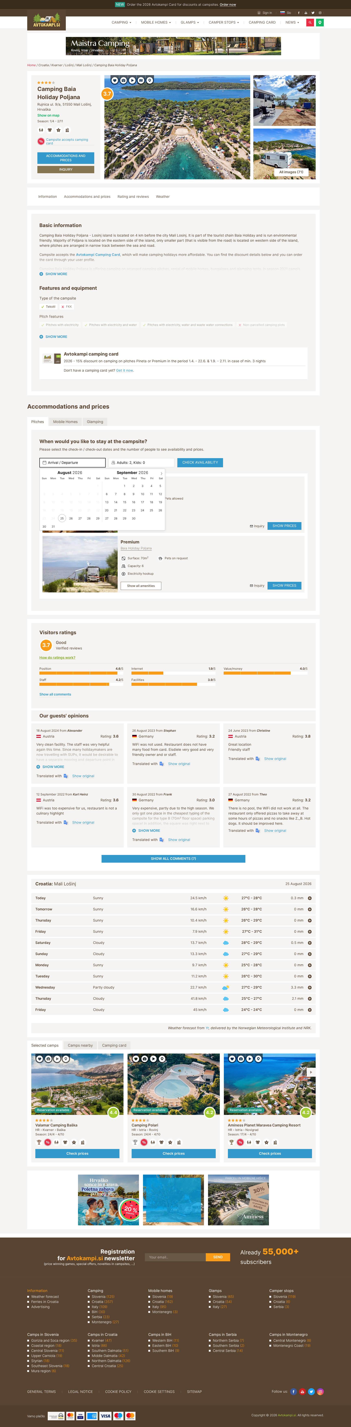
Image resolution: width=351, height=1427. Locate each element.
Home (31, 65)
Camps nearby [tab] (80, 1045)
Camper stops (281, 1291)
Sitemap (194, 1392)
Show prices (284, 526)
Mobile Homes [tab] (65, 422)
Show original (83, 776)
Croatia (43, 65)
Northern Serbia (228, 1340)
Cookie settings (159, 1392)
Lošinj (69, 65)
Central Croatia (107, 1366)
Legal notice (80, 1392)
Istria (99, 1346)
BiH (98, 1312)
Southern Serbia (228, 1346)
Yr (207, 1028)
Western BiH (165, 1340)
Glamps (215, 1291)
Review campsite (107, 94)
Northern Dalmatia (111, 1361)
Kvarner (57, 65)
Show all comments (55, 694)
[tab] (173, 898)
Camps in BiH (159, 1334)
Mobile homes (160, 1291)
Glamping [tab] (95, 422)
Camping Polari (145, 1125)
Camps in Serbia (223, 1334)
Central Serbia (228, 1351)
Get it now (124, 370)
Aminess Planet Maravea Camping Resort (264, 1125)
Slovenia (103, 1297)
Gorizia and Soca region (54, 1340)
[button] (264, 12)
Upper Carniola (46, 1356)
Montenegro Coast (292, 1346)
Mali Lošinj (84, 65)
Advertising (40, 1307)
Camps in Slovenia (43, 1334)
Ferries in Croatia (44, 1302)
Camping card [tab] (114, 1045)
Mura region (43, 1371)
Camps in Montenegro (288, 1334)
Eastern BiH (165, 1346)
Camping (95, 1291)
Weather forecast (45, 1297)
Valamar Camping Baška (56, 1125)
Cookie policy (118, 1392)
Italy (99, 1307)
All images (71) (291, 172)
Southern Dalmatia (110, 1351)
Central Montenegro (292, 1340)
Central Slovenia (47, 1351)
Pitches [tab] (37, 422)
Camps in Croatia (102, 1334)
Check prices (77, 1153)
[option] (80, 564)
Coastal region (46, 1346)
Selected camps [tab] (44, 1045)
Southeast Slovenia (50, 1366)
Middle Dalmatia (108, 1356)
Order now (228, 4)
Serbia (101, 1317)
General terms (41, 1392)
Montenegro (105, 1322)
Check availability (200, 462)
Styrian (40, 1361)
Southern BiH (165, 1351)
